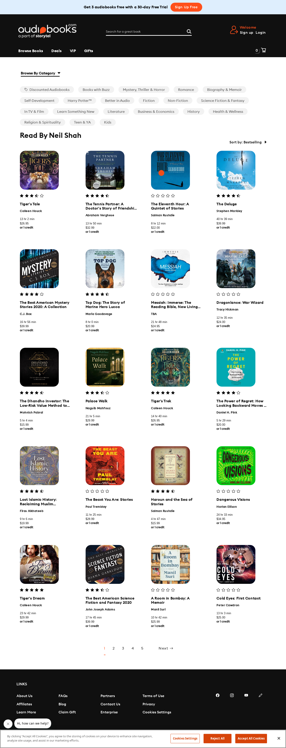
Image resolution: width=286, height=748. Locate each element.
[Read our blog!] (260, 709)
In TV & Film (34, 111)
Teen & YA (82, 122)
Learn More (26, 712)
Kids (107, 122)
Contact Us (110, 704)
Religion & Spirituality (42, 122)
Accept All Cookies (251, 738)
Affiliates (24, 704)
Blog (62, 704)
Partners (108, 696)
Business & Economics (156, 111)
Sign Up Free (186, 7)
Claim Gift (67, 712)
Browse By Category (38, 73)
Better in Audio (117, 101)
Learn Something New (75, 111)
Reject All (217, 738)
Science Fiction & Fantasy (222, 101)
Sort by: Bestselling (246, 142)
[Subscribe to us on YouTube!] (246, 709)
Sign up (246, 32)
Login (261, 32)
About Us (24, 696)
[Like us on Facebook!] (217, 709)
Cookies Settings (157, 712)
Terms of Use (153, 696)
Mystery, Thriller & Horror (144, 90)
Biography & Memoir (224, 90)
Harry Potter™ (80, 101)
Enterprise (109, 712)
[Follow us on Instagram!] (232, 709)
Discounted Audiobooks (49, 90)
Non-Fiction (178, 101)
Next (164, 648)
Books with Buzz (96, 90)
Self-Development (39, 101)
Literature (116, 111)
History (193, 111)
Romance (186, 90)
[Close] (279, 738)
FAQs (63, 696)
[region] (143, 739)
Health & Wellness (228, 111)
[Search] (189, 31)
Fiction (149, 101)
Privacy (149, 704)
